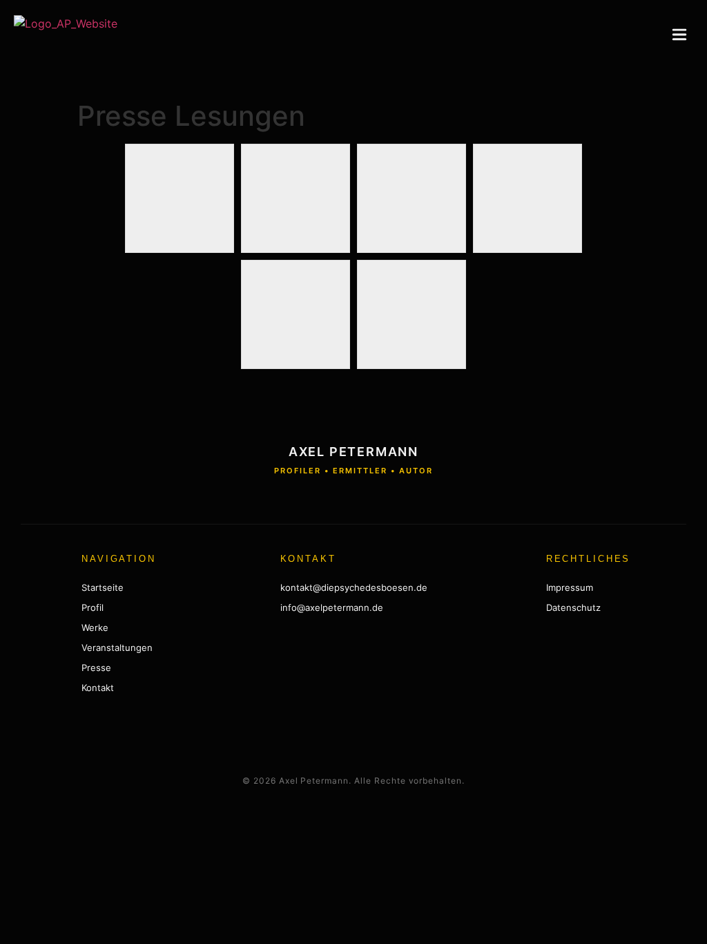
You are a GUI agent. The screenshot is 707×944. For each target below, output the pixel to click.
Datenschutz (573, 607)
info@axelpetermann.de (331, 607)
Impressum (569, 587)
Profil (92, 607)
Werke (94, 627)
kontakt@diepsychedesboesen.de (353, 587)
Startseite (102, 587)
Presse (96, 667)
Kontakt (97, 687)
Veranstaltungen (117, 647)
